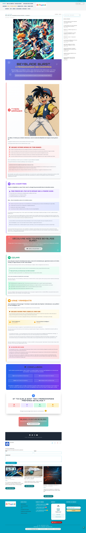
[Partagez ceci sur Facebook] (55, 443)
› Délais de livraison (24, 513)
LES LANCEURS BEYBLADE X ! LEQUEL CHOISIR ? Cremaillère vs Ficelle (70, 33)
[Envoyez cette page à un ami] (60, 443)
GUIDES (6, 480)
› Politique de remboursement (26, 511)
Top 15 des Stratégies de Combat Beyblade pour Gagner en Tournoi (69, 45)
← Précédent (56, 14)
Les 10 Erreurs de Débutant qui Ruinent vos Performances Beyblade (70, 40)
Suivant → (60, 14)
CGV (39, 526)
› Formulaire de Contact (25, 509)
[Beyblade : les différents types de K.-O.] (52, 475)
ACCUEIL (4, 3)
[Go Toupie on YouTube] (56, 522)
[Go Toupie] (43, 4)
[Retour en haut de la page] (84, 527)
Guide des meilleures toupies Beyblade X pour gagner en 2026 (70, 22)
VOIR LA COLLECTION (33, 248)
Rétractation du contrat (49, 526)
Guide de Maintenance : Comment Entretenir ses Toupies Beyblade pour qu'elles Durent (70, 49)
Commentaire (8, 455)
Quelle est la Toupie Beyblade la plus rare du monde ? (70, 54)
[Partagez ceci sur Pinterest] (57, 443)
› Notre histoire (23, 504)
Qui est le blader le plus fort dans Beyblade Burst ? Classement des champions (69, 58)
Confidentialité (43, 526)
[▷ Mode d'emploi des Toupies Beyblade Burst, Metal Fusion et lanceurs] (33, 471)
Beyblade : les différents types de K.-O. (51, 485)
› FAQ (21, 507)
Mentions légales (36, 526)
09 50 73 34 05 (58, 514)
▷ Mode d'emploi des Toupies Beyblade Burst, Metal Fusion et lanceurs (33, 478)
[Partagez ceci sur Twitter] (52, 443)
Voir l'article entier (10, 488)
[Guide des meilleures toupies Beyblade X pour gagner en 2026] (14, 471)
